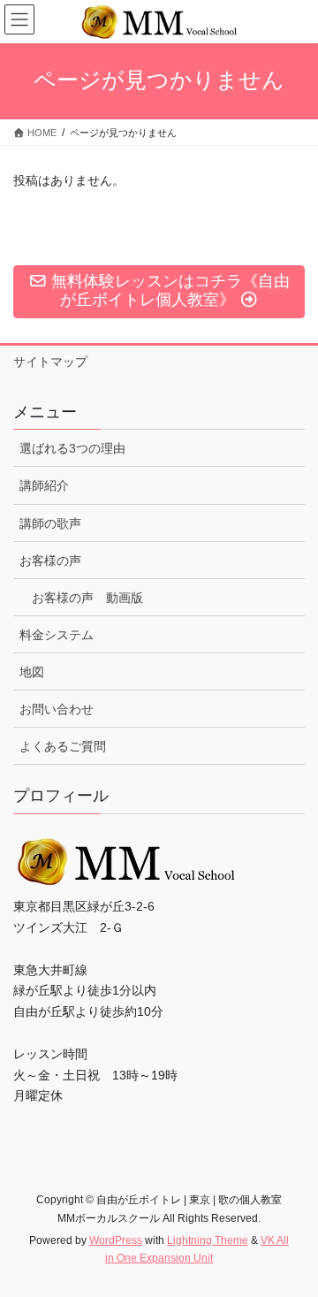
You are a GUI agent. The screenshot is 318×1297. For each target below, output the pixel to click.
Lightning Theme (207, 1240)
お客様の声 (50, 560)
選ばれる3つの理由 (72, 448)
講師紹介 (44, 485)
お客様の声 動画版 (87, 598)
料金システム (56, 635)
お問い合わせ (56, 709)
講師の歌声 (50, 523)
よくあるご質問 (62, 746)
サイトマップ (50, 362)
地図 (31, 672)
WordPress (115, 1240)
